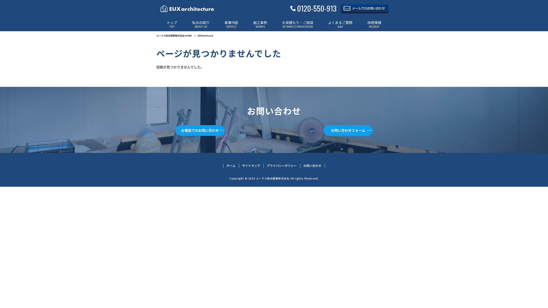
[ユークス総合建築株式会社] (187, 8)
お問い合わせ (312, 166)
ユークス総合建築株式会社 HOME (174, 35)
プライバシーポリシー (282, 166)
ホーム (230, 166)
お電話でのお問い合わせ (200, 130)
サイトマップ (251, 166)
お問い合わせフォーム (348, 130)
